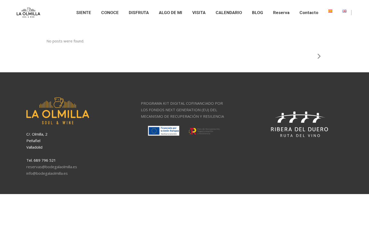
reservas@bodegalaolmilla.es (51, 166)
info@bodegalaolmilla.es (47, 173)
